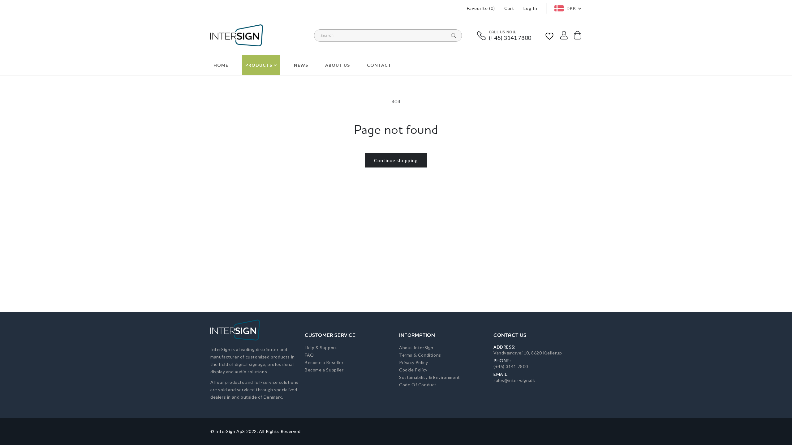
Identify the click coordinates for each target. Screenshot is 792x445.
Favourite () (481, 8)
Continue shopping (396, 160)
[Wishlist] (549, 35)
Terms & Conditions (420, 355)
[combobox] (388, 35)
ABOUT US (337, 65)
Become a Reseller (324, 362)
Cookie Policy (413, 369)
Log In (530, 8)
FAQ (309, 355)
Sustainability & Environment (429, 377)
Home (220, 65)
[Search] (453, 35)
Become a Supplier (324, 369)
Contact (379, 65)
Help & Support (321, 347)
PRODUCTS (258, 65)
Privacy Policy (413, 362)
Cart (509, 8)
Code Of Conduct (418, 384)
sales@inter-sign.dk (514, 380)
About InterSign (416, 347)
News (301, 65)
